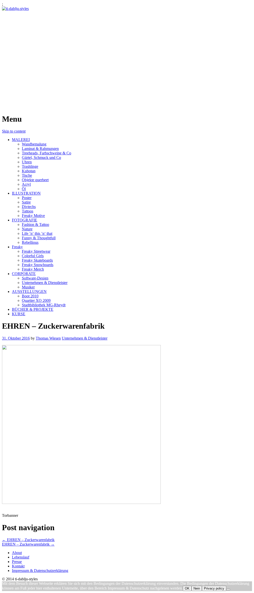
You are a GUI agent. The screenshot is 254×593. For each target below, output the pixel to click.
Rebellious (30, 242)
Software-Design (35, 278)
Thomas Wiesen (48, 338)
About (17, 553)
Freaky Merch (33, 269)
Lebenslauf (20, 557)
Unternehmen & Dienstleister (44, 282)
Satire (26, 202)
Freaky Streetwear (36, 251)
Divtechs (29, 207)
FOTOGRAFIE (24, 220)
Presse (17, 561)
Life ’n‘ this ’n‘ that (37, 233)
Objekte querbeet (35, 180)
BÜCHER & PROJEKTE (32, 309)
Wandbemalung (34, 144)
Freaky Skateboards (37, 260)
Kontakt (18, 566)
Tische (27, 175)
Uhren (27, 162)
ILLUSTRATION (26, 193)
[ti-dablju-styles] (15, 8)
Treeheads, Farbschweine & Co (46, 153)
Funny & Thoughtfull (39, 238)
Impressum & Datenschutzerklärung (40, 570)
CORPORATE (24, 274)
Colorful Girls (33, 256)
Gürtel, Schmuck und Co (41, 157)
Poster (27, 198)
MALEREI (21, 140)
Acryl (26, 184)
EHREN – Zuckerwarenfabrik (28, 540)
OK (187, 588)
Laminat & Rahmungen (40, 148)
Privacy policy (214, 588)
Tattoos (27, 211)
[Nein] (228, 589)
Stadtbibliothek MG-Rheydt (43, 305)
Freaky (17, 247)
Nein (196, 588)
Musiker (28, 287)
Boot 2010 (30, 296)
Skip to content (14, 131)
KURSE (18, 314)
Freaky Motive (33, 215)
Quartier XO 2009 (36, 300)
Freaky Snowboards (37, 265)
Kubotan (28, 171)
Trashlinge (30, 166)
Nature (27, 229)
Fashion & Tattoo (35, 224)
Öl (24, 189)
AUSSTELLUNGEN (29, 291)
